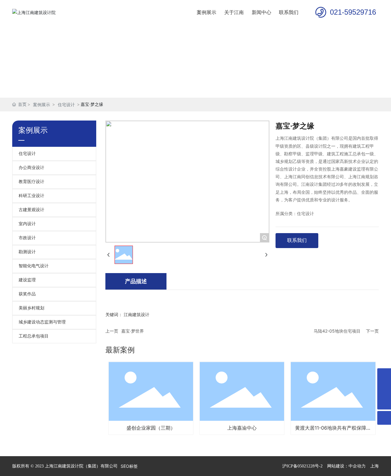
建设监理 (27, 280)
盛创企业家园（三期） (150, 428)
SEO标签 (129, 466)
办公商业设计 (31, 167)
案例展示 (41, 104)
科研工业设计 (31, 195)
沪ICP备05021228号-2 (302, 466)
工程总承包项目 (34, 336)
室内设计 (27, 224)
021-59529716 (353, 12)
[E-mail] (384, 375)
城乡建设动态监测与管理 (42, 322)
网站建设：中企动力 (346, 466)
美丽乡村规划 (31, 308)
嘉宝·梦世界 (132, 331)
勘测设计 (27, 252)
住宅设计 (66, 104)
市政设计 (27, 238)
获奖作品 (27, 294)
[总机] (384, 389)
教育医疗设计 (31, 181)
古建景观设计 (31, 209)
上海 (374, 466)
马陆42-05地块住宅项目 (337, 331)
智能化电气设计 (34, 266)
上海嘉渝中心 (242, 428)
